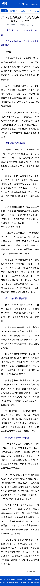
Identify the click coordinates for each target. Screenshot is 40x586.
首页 (4, 10)
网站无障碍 (34, 4)
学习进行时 (14, 11)
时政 (29, 11)
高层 (23, 11)
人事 (36, 11)
